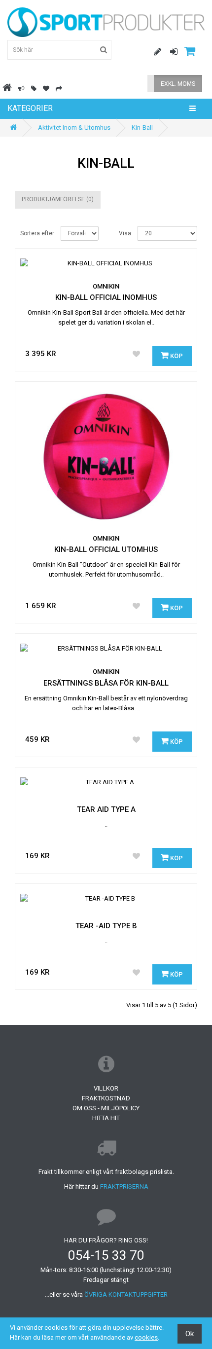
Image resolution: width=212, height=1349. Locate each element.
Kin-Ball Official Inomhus (106, 297)
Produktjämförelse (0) (58, 199)
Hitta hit (106, 1118)
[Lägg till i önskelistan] (136, 355)
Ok (189, 1333)
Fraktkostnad (106, 1098)
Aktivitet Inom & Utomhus (74, 127)
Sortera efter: (38, 233)
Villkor (106, 1088)
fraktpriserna (124, 1186)
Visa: (126, 233)
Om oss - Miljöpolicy (106, 1108)
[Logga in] (170, 52)
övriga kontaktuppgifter (126, 1294)
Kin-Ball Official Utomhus (106, 549)
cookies (146, 1337)
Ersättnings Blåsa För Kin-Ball (106, 683)
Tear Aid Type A (106, 809)
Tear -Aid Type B (106, 925)
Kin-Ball (142, 127)
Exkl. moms (178, 83)
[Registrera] (153, 52)
